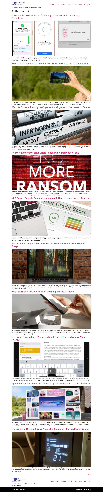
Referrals (63, 4)
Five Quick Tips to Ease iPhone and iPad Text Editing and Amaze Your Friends (48, 338)
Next (89, 474)
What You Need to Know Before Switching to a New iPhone (43, 291)
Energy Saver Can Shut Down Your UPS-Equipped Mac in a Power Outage (50, 429)
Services (70, 4)
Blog (80, 4)
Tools (75, 4)
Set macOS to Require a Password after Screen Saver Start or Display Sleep (48, 245)
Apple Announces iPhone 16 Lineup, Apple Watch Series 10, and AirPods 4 (51, 383)
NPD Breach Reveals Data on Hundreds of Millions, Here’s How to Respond (51, 198)
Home (52, 4)
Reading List (87, 4)
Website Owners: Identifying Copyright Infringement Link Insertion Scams (51, 107)
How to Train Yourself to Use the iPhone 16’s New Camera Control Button (50, 63)
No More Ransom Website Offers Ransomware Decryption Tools (45, 152)
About (57, 4)
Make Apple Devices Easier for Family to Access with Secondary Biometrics (46, 16)
